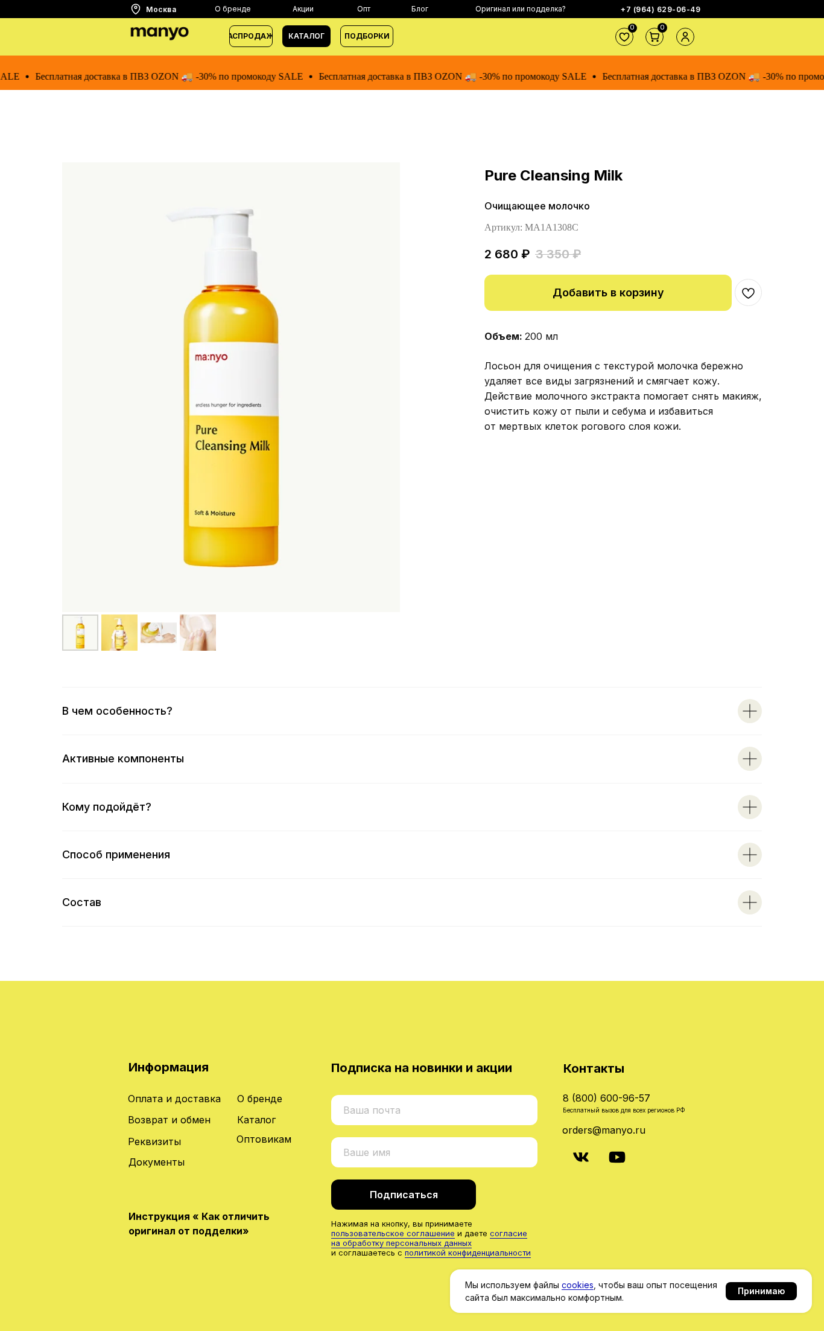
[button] (306, 36)
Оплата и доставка (174, 1099)
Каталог (256, 1120)
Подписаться (404, 1195)
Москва (161, 9)
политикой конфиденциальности (468, 1252)
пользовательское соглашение (393, 1233)
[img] (581, 1157)
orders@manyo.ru (603, 1130)
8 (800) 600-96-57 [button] (606, 1098)
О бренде (259, 1099)
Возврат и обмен (169, 1120)
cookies (578, 1285)
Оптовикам (263, 1139)
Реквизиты (154, 1141)
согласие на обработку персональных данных (429, 1238)
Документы (156, 1162)
